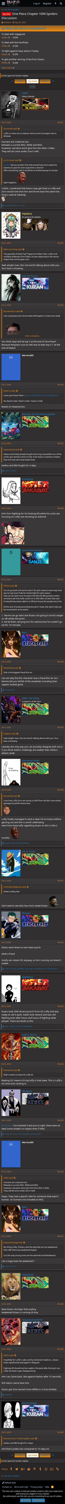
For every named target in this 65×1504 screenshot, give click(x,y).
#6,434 (60, 1064)
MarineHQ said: (10, 796)
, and (17, 843)
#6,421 (60, 122)
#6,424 (60, 384)
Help (47, 1486)
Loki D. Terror (29, 1034)
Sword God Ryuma (32, 550)
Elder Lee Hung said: (12, 249)
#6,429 (60, 727)
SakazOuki (28, 1274)
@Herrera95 (29, 395)
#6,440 (60, 1432)
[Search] (60, 3)
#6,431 (60, 880)
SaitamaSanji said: (11, 449)
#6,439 (60, 1349)
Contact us (7, 1486)
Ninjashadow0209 (32, 1319)
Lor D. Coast (28, 851)
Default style (10, 1482)
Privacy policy (36, 1486)
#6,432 (60, 942)
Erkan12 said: (9, 390)
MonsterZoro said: (11, 311)
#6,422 (60, 243)
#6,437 (60, 1236)
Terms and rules (21, 1486)
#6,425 (60, 443)
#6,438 (60, 1304)
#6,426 (60, 508)
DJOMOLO (27, 976)
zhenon (26, 913)
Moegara (27, 1090)
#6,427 (60, 579)
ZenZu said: (8, 1355)
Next (44, 81)
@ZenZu (55, 395)
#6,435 (60, 1120)
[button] (3, 3)
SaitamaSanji (29, 1402)
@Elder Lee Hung (43, 395)
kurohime (27, 478)
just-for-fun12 (30, 275)
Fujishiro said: (9, 733)
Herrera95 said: (10, 128)
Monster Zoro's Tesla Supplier (38, 414)
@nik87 (6, 165)
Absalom (7, 22)
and (15, 205)
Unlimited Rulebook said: (14, 887)
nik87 (25, 93)
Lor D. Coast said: (11, 160)
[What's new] (55, 3)
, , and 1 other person (31, 968)
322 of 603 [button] (32, 81)
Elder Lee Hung (30, 698)
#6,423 (60, 305)
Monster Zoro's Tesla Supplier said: (18, 1438)
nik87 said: (8, 1177)
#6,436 (60, 1171)
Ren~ (25, 632)
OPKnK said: (8, 585)
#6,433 (60, 1006)
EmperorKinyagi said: (13, 1242)
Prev (20, 81)
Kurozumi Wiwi (30, 760)
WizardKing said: (10, 667)
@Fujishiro (7, 1125)
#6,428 (60, 661)
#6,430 (60, 790)
